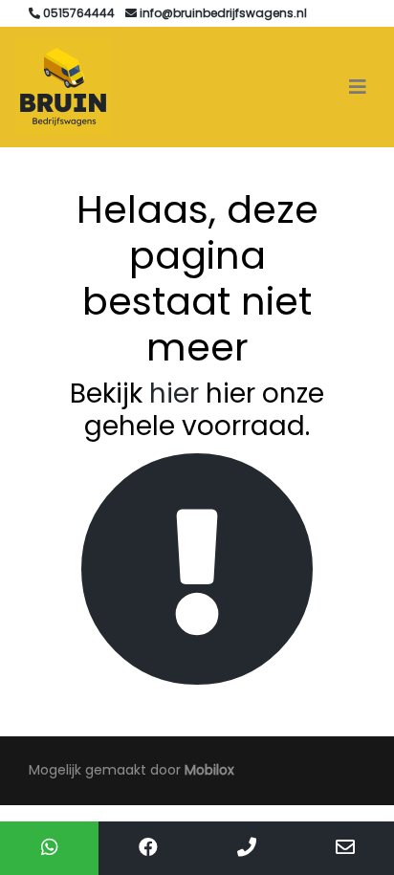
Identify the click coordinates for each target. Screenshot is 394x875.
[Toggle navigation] (358, 87)
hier (174, 393)
